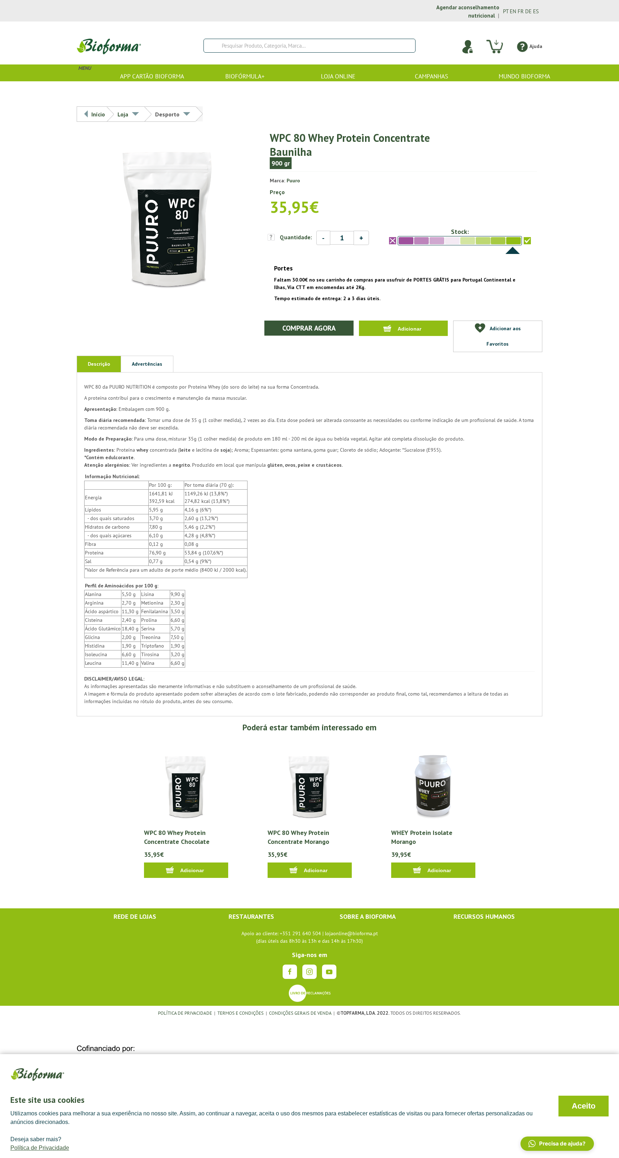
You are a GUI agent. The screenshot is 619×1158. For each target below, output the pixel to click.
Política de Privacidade (39, 1148)
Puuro (293, 180)
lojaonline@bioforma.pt (351, 933)
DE (528, 11)
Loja (122, 114)
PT (505, 11)
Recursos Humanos (484, 916)
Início (98, 114)
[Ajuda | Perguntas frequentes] (522, 46)
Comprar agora (309, 328)
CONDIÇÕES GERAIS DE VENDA (300, 1013)
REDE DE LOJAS (135, 916)
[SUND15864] (169, 216)
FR (521, 11)
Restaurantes (251, 916)
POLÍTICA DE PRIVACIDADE (185, 1013)
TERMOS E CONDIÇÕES (240, 1013)
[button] (557, 1144)
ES (536, 11)
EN (513, 11)
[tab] (99, 364)
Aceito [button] (583, 1105)
